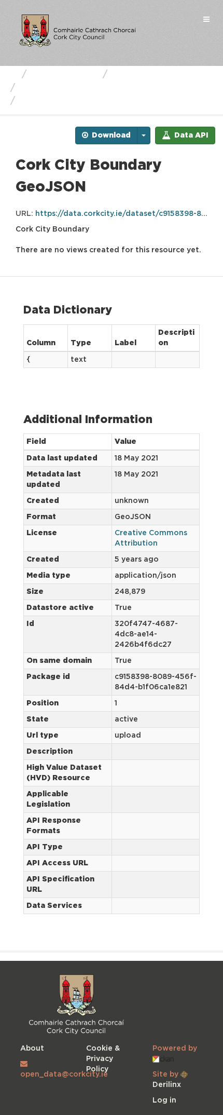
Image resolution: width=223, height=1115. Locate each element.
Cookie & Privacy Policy (103, 1058)
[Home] (12, 75)
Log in (164, 1100)
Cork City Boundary (66, 88)
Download (110, 135)
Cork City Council (153, 75)
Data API (190, 135)
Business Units (64, 75)
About (32, 1048)
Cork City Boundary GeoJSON (92, 101)
